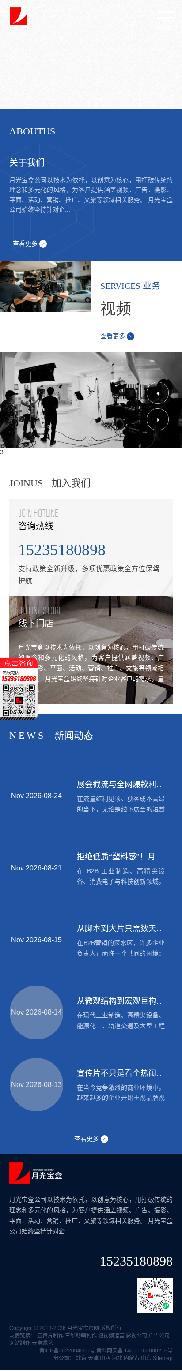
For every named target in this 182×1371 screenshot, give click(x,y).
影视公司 (136, 1336)
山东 (146, 1358)
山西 (105, 1358)
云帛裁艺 (42, 1343)
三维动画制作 (81, 1336)
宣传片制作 (50, 1336)
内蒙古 (132, 1358)
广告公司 (159, 1336)
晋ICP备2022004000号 (67, 1351)
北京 (81, 1358)
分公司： (64, 1358)
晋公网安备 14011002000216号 (134, 1351)
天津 (93, 1358)
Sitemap (163, 1358)
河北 (117, 1358)
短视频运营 (111, 1336)
